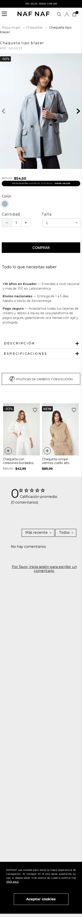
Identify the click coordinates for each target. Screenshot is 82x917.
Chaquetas (34, 27)
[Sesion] (67, 14)
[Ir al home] (33, 14)
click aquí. (12, 881)
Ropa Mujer (11, 27)
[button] (6, 14)
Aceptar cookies (41, 899)
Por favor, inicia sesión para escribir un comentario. (44, 569)
